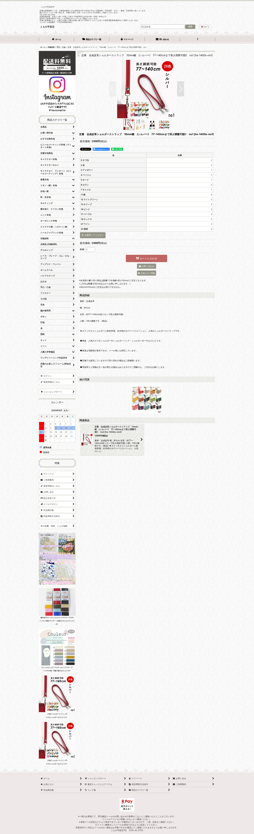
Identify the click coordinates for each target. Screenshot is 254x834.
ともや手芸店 (47, 26)
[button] (197, 39)
